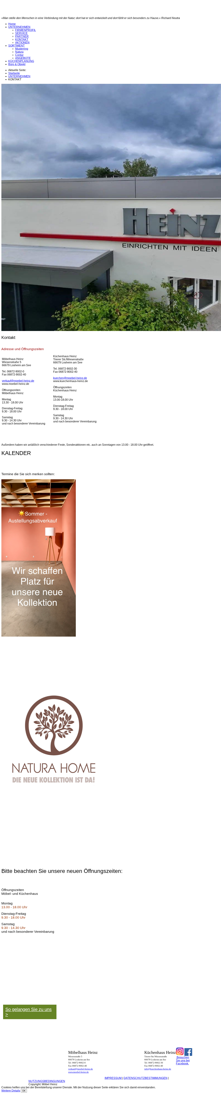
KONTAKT (21, 39)
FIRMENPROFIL (25, 30)
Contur (19, 54)
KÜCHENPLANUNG (21, 61)
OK (24, 1091)
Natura (19, 51)
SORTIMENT (16, 45)
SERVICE (21, 33)
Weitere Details (10, 1090)
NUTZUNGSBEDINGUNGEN (46, 1081)
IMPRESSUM (113, 1078)
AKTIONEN (22, 42)
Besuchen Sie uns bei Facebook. (183, 1060)
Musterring (21, 48)
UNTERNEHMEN (19, 27)
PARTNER (22, 36)
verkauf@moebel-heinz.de (18, 380)
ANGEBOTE (23, 58)
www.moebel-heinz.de (78, 1072)
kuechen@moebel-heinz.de (70, 378)
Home (12, 23)
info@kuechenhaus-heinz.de (157, 1069)
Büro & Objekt (16, 64)
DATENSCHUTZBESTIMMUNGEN (145, 1078)
